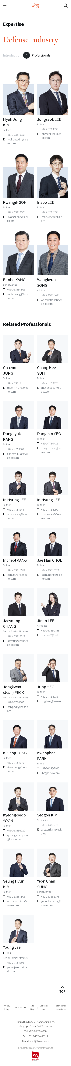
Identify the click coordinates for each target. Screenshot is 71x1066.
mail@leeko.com (39, 1041)
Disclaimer (20, 1007)
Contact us (44, 1007)
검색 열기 (62, 5)
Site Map (32, 1007)
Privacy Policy (6, 1007)
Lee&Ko (35, 5)
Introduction (12, 55)
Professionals (41, 55)
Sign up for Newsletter (61, 1007)
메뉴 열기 (8, 5)
